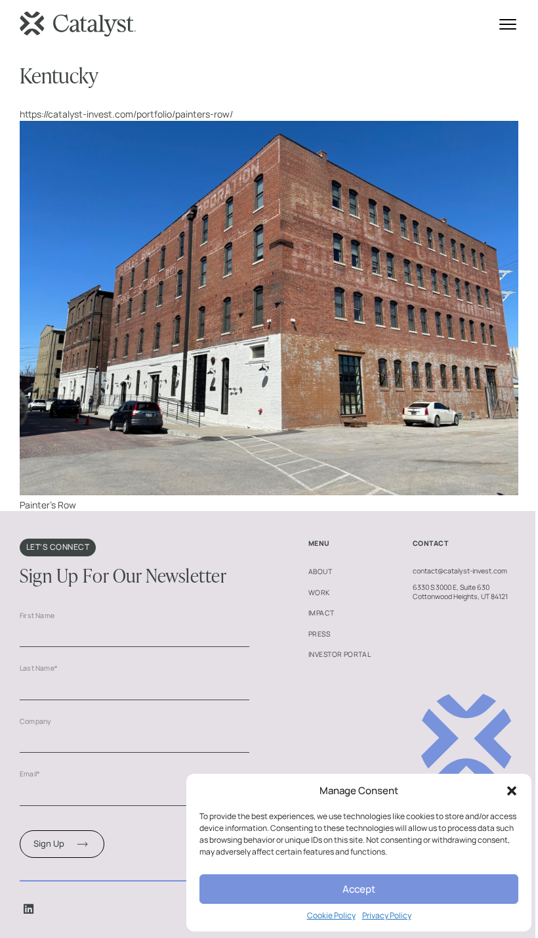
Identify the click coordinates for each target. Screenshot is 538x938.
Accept (358, 889)
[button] (511, 790)
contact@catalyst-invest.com (460, 570)
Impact (321, 612)
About (320, 571)
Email (30, 773)
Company (35, 721)
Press (319, 633)
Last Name (39, 668)
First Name (37, 615)
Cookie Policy (331, 915)
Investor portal (339, 654)
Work (319, 592)
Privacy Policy (386, 915)
